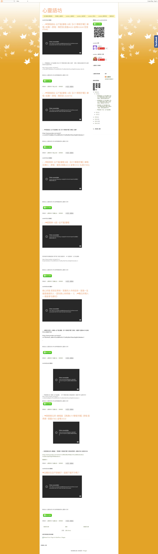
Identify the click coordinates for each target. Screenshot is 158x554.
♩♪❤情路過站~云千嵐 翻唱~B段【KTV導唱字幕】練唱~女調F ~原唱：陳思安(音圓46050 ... (103, 97)
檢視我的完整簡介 (109, 79)
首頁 (66, 526)
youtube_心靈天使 (81, 16)
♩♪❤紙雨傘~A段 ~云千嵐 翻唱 (55, 223)
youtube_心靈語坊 (70, 16)
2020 (96, 92)
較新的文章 (46, 526)
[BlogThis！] (68, 86)
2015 (96, 121)
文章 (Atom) (68, 530)
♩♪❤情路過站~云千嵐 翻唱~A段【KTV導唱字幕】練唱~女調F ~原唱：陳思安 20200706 (103, 102)
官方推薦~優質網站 (48, 16)
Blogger (85, 550)
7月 (97, 94)
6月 (97, 112)
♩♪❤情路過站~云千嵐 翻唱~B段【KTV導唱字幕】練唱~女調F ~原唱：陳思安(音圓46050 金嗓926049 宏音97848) (65, 27)
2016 (96, 119)
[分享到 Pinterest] (72, 86)
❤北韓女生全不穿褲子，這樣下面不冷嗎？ (61, 473)
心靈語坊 (52, 10)
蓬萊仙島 (112, 16)
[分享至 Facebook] (71, 86)
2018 (96, 117)
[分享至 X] (69, 86)
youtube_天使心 (91, 16)
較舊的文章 (86, 526)
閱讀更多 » (45, 459)
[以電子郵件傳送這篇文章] (66, 86)
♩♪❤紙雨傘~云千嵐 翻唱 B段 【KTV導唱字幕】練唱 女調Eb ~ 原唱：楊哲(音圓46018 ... (103, 106)
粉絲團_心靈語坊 (59, 16)
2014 (96, 123)
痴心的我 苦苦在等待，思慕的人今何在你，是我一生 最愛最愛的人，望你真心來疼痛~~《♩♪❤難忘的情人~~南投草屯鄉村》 (66, 294)
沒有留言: (61, 86)
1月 (97, 114)
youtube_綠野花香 (103, 16)
